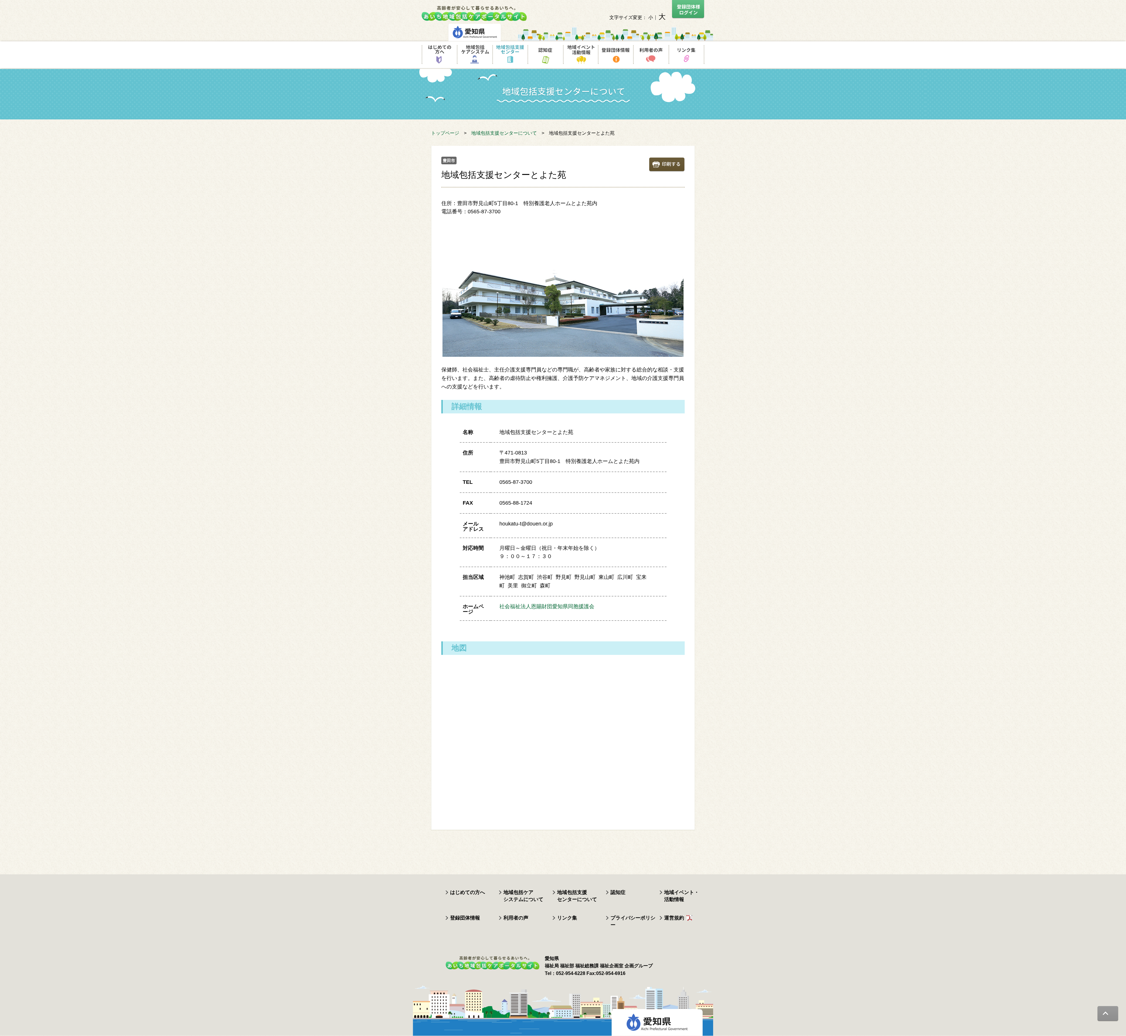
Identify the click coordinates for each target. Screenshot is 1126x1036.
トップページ (445, 133)
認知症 (618, 892)
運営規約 (674, 918)
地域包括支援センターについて (504, 133)
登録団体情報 (465, 918)
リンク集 (567, 918)
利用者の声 (515, 918)
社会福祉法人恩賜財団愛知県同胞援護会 (546, 606)
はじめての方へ (467, 892)
